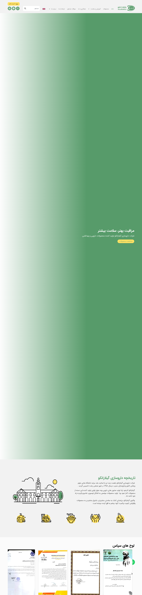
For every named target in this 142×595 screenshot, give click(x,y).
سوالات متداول (71, 9)
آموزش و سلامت (96, 9)
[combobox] (33, 8)
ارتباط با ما (62, 9)
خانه (112, 9)
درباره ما (53, 9)
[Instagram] (18, 8)
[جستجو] (24, 8)
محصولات (106, 9)
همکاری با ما (82, 9)
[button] (132, 574)
